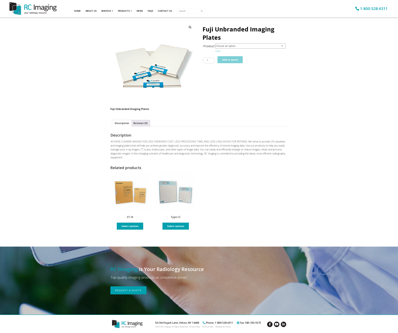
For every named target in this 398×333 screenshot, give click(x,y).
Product (209, 46)
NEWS (140, 10)
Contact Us (165, 10)
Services (106, 10)
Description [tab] (122, 123)
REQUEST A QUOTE (128, 290)
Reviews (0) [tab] (140, 123)
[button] (190, 27)
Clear (217, 51)
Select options (130, 226)
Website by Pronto (223, 326)
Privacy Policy (194, 326)
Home (77, 10)
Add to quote (230, 59)
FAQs (150, 10)
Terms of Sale (207, 326)
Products (124, 10)
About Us (91, 10)
